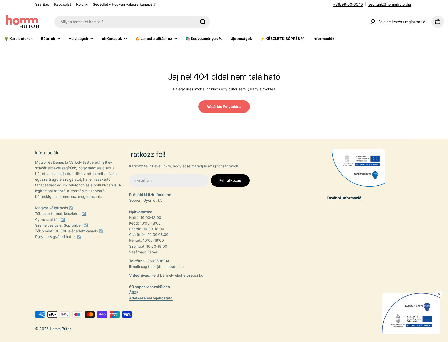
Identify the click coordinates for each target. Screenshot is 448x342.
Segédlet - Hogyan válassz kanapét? (124, 4)
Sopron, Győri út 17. (145, 200)
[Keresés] (203, 22)
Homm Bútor (60, 328)
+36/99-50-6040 (348, 4)
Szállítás (42, 4)
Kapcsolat (62, 4)
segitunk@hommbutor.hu (389, 4)
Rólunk (82, 4)
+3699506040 (157, 261)
